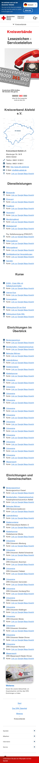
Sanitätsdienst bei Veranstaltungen (19, 254)
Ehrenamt (10, 199)
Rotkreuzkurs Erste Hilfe (15, 314)
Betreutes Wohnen (13, 353)
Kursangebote (11, 299)
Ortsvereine (10, 380)
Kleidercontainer (12, 366)
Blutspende (10, 192)
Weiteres (10, 685)
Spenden (9, 261)
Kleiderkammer (12, 373)
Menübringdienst (12, 219)
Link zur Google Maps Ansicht (22, 173)
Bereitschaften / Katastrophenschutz (20, 346)
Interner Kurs (11, 292)
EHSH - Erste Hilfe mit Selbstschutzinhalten (14, 284)
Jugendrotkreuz (12, 360)
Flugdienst (10, 206)
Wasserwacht (11, 461)
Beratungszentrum (13, 340)
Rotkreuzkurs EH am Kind (16, 307)
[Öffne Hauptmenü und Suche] (35, 18)
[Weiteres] (19, 673)
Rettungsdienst (12, 241)
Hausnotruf (10, 212)
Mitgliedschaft (11, 226)
